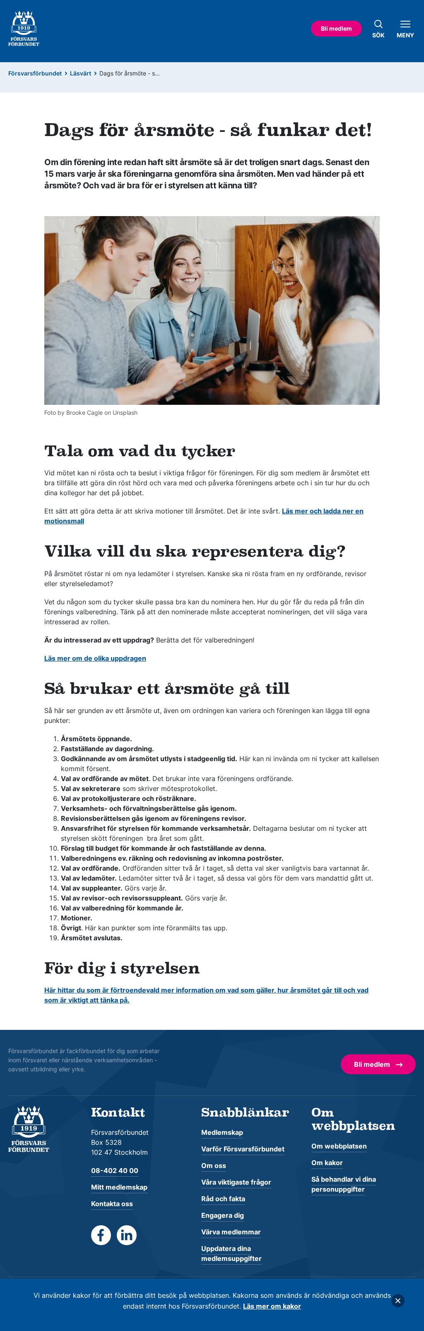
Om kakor (327, 1162)
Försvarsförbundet (35, 73)
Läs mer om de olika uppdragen (95, 658)
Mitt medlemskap (119, 1187)
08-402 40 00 (114, 1170)
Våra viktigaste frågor (236, 1182)
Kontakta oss (112, 1204)
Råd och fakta (223, 1199)
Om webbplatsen (339, 1146)
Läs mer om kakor (272, 1306)
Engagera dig (222, 1215)
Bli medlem (336, 28)
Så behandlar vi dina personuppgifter (343, 1184)
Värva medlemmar (231, 1232)
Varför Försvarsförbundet (242, 1149)
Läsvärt (80, 73)
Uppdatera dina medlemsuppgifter (231, 1253)
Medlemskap (222, 1132)
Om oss (213, 1165)
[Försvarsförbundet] (28, 1128)
